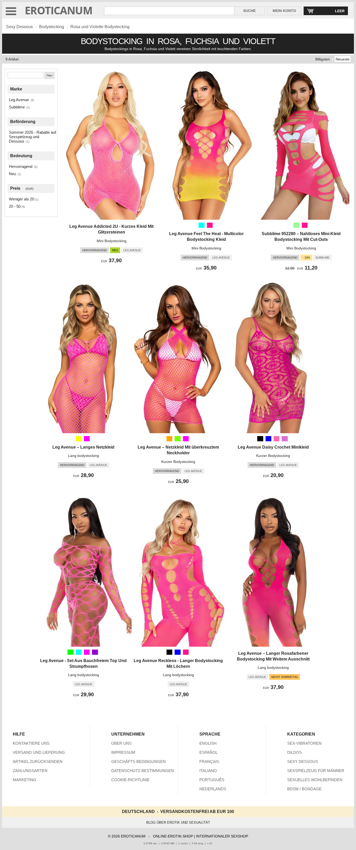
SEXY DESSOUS (302, 761)
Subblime (17, 107)
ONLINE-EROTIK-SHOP (173, 836)
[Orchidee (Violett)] (284, 438)
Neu (12, 174)
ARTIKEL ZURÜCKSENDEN (38, 761)
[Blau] (268, 438)
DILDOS (294, 752)
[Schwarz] (260, 438)
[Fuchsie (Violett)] (87, 438)
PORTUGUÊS (211, 780)
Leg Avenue (19, 99)
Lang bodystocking (83, 456)
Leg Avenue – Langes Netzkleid (83, 447)
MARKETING (24, 780)
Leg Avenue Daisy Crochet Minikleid (273, 447)
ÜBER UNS (121, 743)
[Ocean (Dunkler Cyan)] (201, 225)
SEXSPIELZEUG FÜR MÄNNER (315, 770)
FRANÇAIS (209, 761)
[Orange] (169, 438)
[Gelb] (79, 438)
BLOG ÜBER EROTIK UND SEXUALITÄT (178, 822)
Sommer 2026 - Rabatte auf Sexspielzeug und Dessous (32, 136)
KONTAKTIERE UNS (31, 743)
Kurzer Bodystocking (178, 462)
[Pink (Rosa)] (276, 438)
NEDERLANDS (212, 789)
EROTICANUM (59, 10)
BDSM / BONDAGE (304, 789)
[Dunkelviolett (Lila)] (95, 652)
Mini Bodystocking (111, 241)
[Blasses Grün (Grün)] (296, 225)
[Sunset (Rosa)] (210, 225)
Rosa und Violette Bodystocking (100, 27)
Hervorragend (20, 166)
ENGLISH (208, 743)
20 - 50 (15, 206)
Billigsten (322, 59)
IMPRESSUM (123, 752)
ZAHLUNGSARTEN (30, 770)
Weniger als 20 (21, 199)
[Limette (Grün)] (70, 652)
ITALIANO (208, 770)
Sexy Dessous (19, 27)
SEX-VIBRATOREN (304, 743)
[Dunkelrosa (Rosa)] (305, 225)
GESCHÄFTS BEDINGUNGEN (138, 761)
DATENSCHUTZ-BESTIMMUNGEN (142, 770)
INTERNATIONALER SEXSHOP (222, 836)
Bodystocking (51, 27)
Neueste (342, 59)
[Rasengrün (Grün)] (177, 438)
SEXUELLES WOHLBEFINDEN (314, 780)
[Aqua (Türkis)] (79, 652)
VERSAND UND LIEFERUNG (39, 752)
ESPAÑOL (208, 752)
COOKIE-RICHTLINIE (130, 780)
